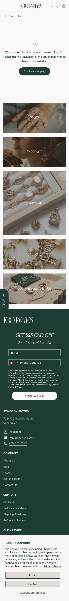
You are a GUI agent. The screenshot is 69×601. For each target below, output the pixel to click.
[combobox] (14, 363)
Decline (32, 584)
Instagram (15, 431)
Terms (19, 387)
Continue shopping (34, 71)
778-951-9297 (18, 443)
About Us (9, 460)
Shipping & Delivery (15, 514)
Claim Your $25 (34, 396)
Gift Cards (9, 502)
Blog (6, 466)
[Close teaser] (8, 289)
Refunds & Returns (14, 520)
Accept (32, 575)
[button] (4, 300)
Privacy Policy (52, 566)
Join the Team (11, 478)
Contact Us (10, 485)
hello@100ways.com (21, 437)
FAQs (6, 472)
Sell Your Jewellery (14, 508)
